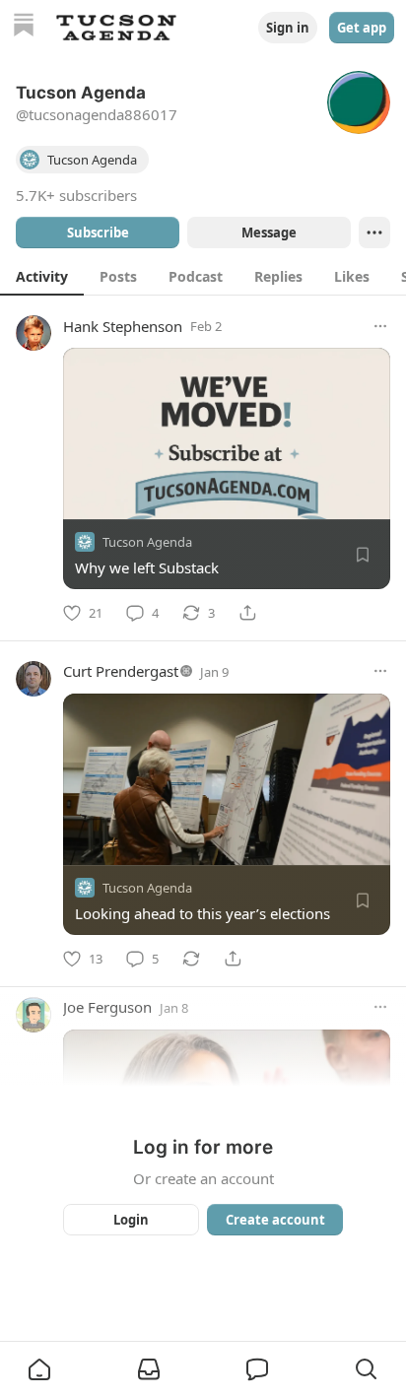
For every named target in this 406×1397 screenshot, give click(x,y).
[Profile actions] (374, 232)
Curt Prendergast (120, 671)
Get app (361, 27)
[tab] (42, 276)
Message (269, 232)
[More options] (380, 326)
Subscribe (98, 232)
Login (131, 1220)
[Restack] (191, 958)
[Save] (362, 554)
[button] (39, 1369)
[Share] (247, 613)
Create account (275, 1220)
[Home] (23, 27)
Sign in (287, 27)
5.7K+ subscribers (76, 195)
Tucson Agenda (147, 542)
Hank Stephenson (122, 326)
